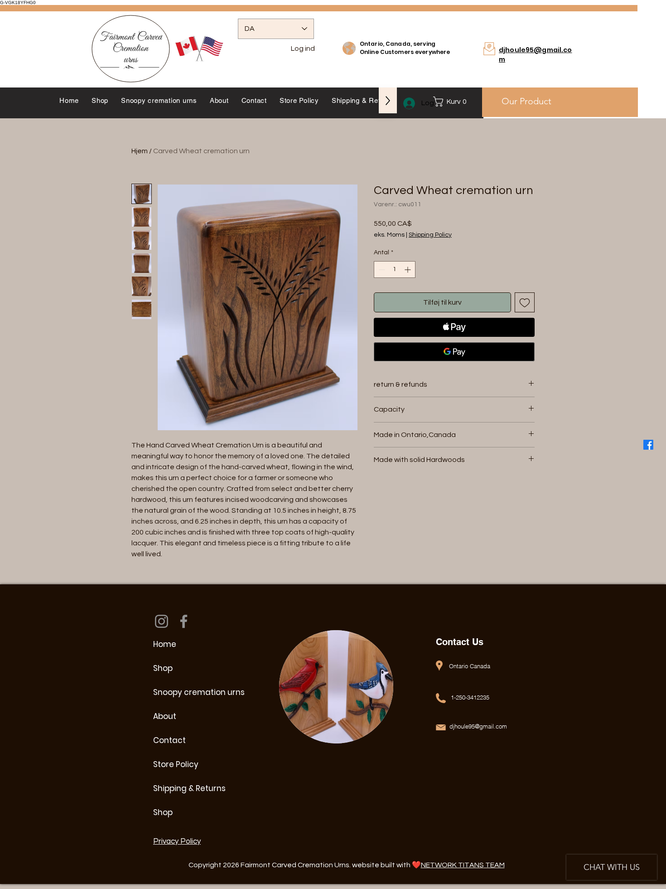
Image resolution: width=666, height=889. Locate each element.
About (164, 716)
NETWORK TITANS (452, 865)
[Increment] (408, 269)
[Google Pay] (454, 351)
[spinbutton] (394, 269)
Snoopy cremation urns (194, 692)
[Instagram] (161, 621)
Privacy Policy (177, 841)
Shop (163, 668)
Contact (169, 740)
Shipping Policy (430, 235)
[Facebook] (648, 445)
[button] (452, 102)
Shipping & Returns (189, 788)
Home (164, 644)
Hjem (139, 151)
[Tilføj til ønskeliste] (525, 302)
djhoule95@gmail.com (478, 726)
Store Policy (175, 764)
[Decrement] (380, 269)
